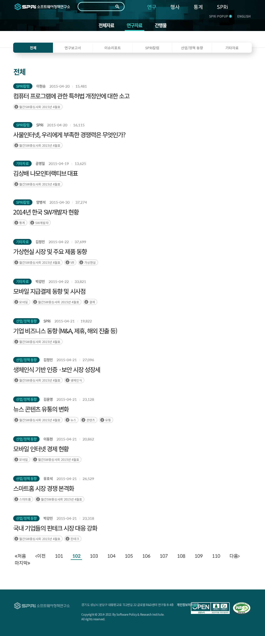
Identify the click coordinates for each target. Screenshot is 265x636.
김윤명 (48, 399)
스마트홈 (25, 499)
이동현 (48, 439)
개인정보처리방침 (188, 604)
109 (199, 555)
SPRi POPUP (220, 16)
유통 (108, 420)
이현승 (41, 86)
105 (129, 555)
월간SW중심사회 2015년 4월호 (39, 106)
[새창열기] (210, 608)
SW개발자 (41, 222)
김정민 (40, 241)
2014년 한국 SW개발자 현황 (46, 211)
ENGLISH (244, 16)
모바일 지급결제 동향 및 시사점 (49, 291)
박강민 (40, 281)
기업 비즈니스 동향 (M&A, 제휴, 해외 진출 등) (65, 330)
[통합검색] (117, 7)
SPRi (222, 6)
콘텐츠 (90, 420)
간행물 (161, 25)
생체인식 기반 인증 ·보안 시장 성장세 (56, 369)
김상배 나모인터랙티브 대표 (45, 173)
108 (181, 555)
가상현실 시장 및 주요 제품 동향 (50, 251)
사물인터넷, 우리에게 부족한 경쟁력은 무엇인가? (69, 134)
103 (94, 555)
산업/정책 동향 (26, 321)
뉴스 (73, 420)
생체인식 (76, 380)
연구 (151, 6)
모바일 (23, 302)
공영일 (40, 163)
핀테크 (74, 538)
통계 (198, 6)
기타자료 (22, 163)
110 (216, 555)
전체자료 (106, 25)
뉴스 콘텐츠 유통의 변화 (41, 408)
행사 (175, 6)
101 (59, 555)
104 (111, 555)
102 (76, 555)
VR (72, 262)
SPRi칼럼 (22, 86)
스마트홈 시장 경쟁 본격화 (43, 488)
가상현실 (90, 262)
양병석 (41, 202)
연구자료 (134, 25)
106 (146, 555)
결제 (92, 302)
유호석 (48, 478)
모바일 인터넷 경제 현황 (41, 448)
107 (164, 555)
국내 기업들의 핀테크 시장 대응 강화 (55, 527)
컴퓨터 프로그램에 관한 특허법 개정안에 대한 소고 (71, 95)
